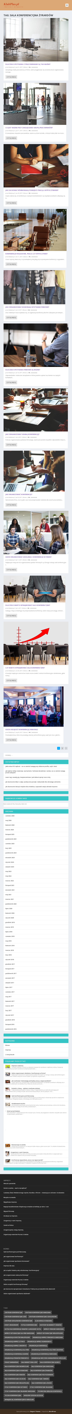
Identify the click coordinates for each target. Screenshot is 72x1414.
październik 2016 (10, 1029)
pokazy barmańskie (11, 1362)
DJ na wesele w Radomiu (43, 1321)
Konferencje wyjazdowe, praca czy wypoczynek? (26, 254)
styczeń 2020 (9, 918)
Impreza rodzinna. (18, 1066)
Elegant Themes (35, 1411)
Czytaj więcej (11, 77)
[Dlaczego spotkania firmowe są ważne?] (36, 345)
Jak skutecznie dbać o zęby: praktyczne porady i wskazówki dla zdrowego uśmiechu (32, 782)
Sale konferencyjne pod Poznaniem (40, 1375)
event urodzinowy (11, 1325)
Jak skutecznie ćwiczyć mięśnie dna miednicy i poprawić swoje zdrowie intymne (31, 786)
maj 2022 (8, 876)
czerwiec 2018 (9, 936)
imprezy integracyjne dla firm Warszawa (19, 1333)
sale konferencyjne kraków (15, 1375)
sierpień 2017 (9, 983)
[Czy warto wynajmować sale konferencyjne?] (36, 643)
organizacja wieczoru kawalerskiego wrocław (48, 1358)
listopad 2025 (9, 834)
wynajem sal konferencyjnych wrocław (19, 1399)
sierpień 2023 (9, 867)
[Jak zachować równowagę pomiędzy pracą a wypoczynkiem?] (36, 165)
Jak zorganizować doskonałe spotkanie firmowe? (27, 307)
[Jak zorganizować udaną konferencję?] (36, 409)
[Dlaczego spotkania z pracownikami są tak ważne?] (36, 39)
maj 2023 (8, 871)
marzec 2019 (9, 927)
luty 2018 (8, 955)
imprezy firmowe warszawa (54, 1329)
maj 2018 (8, 941)
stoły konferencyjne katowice (16, 1387)
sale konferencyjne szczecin (15, 1379)
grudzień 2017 (10, 964)
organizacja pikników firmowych (17, 1358)
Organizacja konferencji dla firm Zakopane (47, 1350)
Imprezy (8, 1050)
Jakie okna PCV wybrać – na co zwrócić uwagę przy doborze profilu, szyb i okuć (31, 766)
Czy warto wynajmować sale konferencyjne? (25, 668)
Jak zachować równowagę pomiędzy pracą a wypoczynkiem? (31, 190)
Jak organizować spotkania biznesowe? (16, 1261)
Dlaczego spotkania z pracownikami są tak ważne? (28, 64)
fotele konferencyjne (29, 1325)
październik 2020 (10, 904)
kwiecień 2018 (9, 945)
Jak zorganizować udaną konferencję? (22, 434)
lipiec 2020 (8, 908)
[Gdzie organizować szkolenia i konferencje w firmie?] (36, 532)
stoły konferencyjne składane (41, 1387)
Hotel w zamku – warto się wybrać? (15, 1188)
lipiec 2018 (8, 932)
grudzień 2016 (10, 1020)
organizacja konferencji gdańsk (16, 1354)
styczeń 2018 (9, 959)
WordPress (52, 1411)
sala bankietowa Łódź (29, 1362)
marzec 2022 (9, 881)
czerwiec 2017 (9, 992)
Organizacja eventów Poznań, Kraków (16, 1234)
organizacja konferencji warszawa (44, 1354)
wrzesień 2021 (10, 890)
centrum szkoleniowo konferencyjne (18, 1321)
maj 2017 (8, 997)
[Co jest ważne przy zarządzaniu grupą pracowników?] (35, 104)
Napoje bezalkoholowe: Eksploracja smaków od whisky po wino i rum (26, 1207)
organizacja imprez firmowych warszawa (48, 1337)
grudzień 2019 (10, 922)
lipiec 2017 (8, 987)
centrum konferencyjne (13, 1312)
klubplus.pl (12, 67)
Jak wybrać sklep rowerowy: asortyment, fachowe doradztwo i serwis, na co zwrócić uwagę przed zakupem (35, 772)
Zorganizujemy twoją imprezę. (14, 1230)
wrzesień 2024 (10, 857)
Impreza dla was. (9, 1266)
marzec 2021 (9, 899)
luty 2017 (8, 1010)
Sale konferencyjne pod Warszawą (23, 1096)
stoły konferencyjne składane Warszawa (20, 1391)
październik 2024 (10, 853)
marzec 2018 (9, 950)
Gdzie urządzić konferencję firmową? (21, 729)
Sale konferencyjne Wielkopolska (17, 1383)
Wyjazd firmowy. (9, 1211)
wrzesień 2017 (10, 978)
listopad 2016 (9, 1024)
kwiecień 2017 (9, 1001)
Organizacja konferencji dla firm (17, 1350)
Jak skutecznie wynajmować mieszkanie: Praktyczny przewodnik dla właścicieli (29, 1289)
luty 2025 (8, 848)
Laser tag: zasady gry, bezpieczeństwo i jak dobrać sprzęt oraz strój (27, 777)
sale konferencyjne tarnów (38, 1379)
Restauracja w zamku (19, 1145)
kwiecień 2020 (9, 913)
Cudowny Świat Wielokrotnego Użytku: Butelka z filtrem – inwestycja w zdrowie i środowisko (34, 1193)
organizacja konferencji (38, 1346)
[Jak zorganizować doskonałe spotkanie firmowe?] (34, 287)
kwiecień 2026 (9, 825)
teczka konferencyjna (13, 1395)
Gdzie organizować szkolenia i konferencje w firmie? (28, 557)
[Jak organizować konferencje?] (34, 471)
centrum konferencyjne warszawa (38, 1312)
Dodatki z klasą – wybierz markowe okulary (26, 1088)
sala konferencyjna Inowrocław (17, 1366)
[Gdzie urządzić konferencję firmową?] (34, 706)
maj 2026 (8, 820)
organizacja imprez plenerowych (39, 1341)
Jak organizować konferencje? (18, 494)
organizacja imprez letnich (15, 1341)
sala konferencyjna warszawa (42, 1366)
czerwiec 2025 (9, 843)
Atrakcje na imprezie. (11, 1216)
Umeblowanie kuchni (18, 1103)
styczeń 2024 (9, 862)
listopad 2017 (9, 969)
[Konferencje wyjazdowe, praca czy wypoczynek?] (35, 230)
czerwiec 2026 (9, 816)
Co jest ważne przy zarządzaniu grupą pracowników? (29, 128)
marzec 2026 (9, 830)
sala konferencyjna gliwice (50, 1362)
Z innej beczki (9, 1054)
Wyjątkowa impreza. (10, 1202)
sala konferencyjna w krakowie (16, 1370)
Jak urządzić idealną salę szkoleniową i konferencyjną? (21, 1270)
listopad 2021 (9, 885)
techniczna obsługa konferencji (50, 1391)
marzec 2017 (9, 1006)
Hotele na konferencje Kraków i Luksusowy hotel (23, 1329)
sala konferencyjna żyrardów (41, 1370)
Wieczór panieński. (10, 1183)
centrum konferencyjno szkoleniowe (43, 1317)
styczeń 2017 (9, 1015)
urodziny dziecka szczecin (33, 1395)
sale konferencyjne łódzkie (42, 1383)
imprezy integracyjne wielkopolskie (50, 1333)
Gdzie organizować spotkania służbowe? (17, 1293)
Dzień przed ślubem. (13, 1111)
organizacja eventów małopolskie (17, 1337)
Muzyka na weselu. (10, 1197)
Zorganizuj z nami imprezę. (20, 1152)
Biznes (25, 67)
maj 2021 (8, 894)
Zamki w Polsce (9, 1225)
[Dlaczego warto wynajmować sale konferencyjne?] (34, 589)
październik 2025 (10, 839)
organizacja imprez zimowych (15, 1346)
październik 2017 (10, 973)
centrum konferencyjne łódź (15, 1317)
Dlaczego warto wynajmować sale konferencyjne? (27, 605)
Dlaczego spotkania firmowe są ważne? (22, 370)
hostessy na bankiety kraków (50, 1325)
